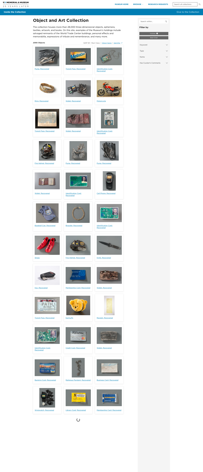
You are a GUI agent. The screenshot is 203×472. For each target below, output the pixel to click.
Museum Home (121, 4)
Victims (153, 33)
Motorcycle (101, 101)
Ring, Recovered (41, 101)
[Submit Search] (199, 4)
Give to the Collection (188, 12)
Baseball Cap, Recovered (45, 226)
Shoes (37, 258)
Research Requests (158, 4)
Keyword (143, 45)
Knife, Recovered (104, 258)
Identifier (117, 43)
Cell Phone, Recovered (106, 193)
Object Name (107, 43)
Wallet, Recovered (73, 101)
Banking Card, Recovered (45, 380)
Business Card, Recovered (107, 380)
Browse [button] (137, 4)
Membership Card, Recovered (78, 288)
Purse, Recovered (42, 69)
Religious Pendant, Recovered (78, 380)
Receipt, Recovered (105, 318)
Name (142, 57)
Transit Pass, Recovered (75, 69)
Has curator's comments (150, 63)
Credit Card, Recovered (75, 348)
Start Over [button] (154, 38)
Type (142, 51)
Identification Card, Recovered (105, 70)
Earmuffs (69, 318)
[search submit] (166, 21)
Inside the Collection (15, 12)
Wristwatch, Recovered (44, 410)
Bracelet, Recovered (74, 226)
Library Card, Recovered (76, 410)
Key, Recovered (41, 288)
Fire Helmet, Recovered (44, 163)
